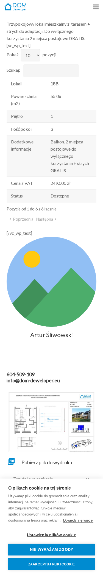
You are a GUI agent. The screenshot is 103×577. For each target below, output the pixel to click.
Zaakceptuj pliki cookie (51, 564)
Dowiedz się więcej (78, 520)
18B (55, 83)
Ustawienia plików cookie (51, 535)
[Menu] (96, 7)
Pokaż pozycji (31, 54)
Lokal (16, 83)
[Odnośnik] (15, 7)
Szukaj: (13, 70)
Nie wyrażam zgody (51, 549)
